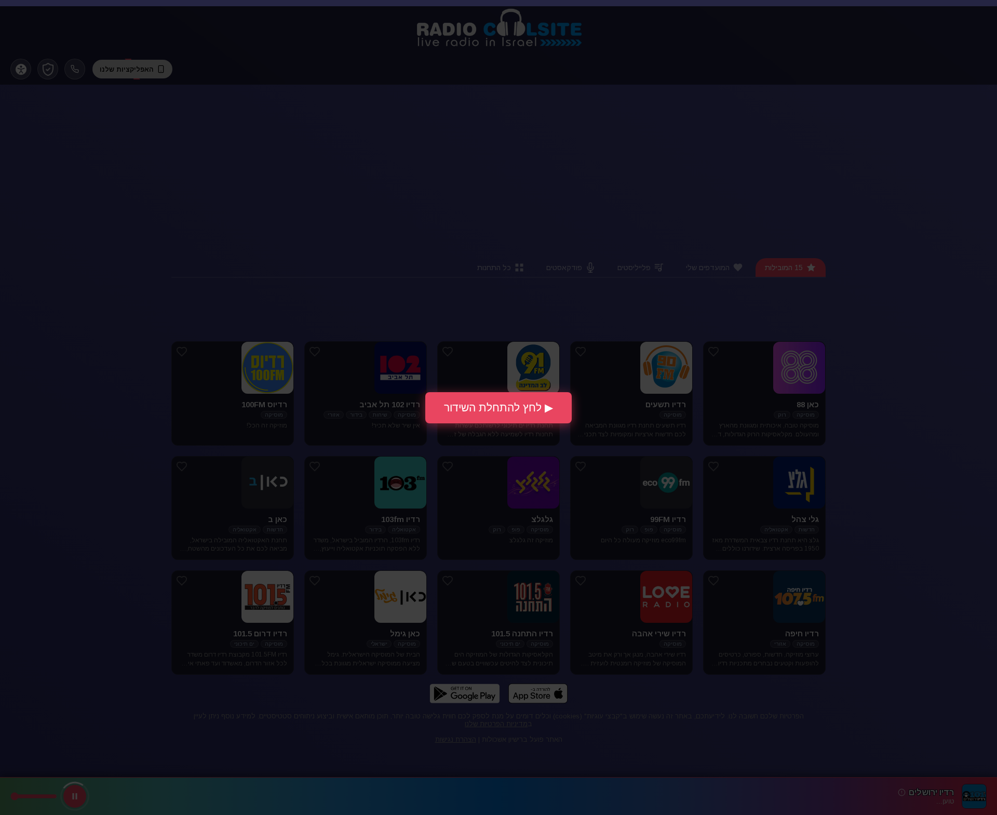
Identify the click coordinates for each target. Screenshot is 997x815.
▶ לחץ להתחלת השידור (498, 407)
